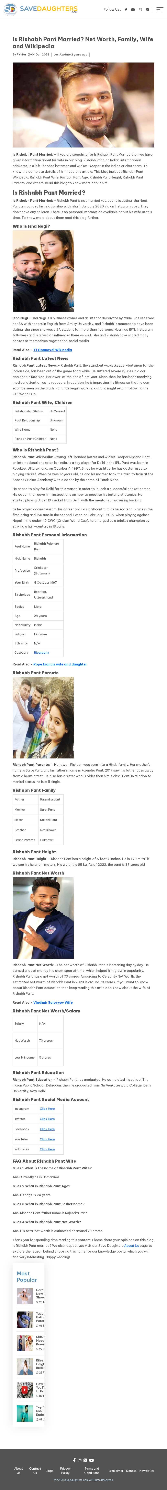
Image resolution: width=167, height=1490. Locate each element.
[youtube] (133, 9)
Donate (131, 1471)
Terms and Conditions (91, 1471)
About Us (131, 1246)
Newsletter (147, 1471)
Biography (41, 652)
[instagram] (140, 9)
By (19, 54)
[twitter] (147, 9)
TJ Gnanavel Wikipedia (52, 350)
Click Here (47, 1109)
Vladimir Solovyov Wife (53, 1002)
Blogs (49, 1471)
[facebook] (126, 9)
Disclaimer (116, 1471)
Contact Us (35, 1471)
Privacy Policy (65, 1471)
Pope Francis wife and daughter (60, 664)
